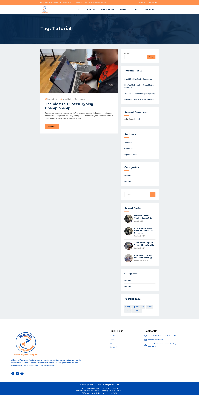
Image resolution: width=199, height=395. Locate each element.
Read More (52, 126)
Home (78, 9)
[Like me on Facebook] (147, 2)
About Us (91, 9)
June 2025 (128, 143)
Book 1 (137, 119)
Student (149, 307)
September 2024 (130, 155)
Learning (127, 182)
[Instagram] (22, 373)
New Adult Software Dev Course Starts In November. (143, 230)
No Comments (80, 99)
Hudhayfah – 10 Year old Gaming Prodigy (139, 100)
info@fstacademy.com (50, 2)
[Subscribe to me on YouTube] (153, 2)
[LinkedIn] (17, 373)
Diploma (136, 307)
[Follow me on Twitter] (150, 2)
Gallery (123, 9)
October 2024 (129, 149)
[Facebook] (12, 373)
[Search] (152, 194)
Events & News (107, 9)
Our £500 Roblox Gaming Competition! (138, 79)
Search (127, 53)
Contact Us (149, 9)
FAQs (136, 9)
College (127, 307)
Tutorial (127, 311)
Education (127, 176)
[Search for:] (139, 194)
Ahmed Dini (67, 99)
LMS (142, 307)
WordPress (137, 311)
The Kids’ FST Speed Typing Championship (69, 106)
